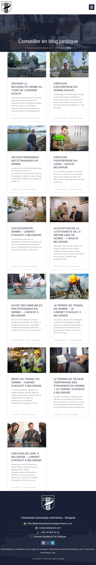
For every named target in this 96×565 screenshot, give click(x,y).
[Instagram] (48, 543)
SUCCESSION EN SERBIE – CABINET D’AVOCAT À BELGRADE (26, 231)
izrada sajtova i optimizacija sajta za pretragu (48, 559)
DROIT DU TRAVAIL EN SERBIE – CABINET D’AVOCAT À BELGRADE (26, 382)
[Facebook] (43, 543)
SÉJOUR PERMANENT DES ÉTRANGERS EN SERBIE (25, 160)
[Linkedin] (53, 543)
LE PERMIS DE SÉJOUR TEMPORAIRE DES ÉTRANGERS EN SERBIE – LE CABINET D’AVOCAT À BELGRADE (69, 386)
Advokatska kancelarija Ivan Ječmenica (44, 48)
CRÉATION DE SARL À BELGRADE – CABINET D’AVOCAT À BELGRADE (26, 457)
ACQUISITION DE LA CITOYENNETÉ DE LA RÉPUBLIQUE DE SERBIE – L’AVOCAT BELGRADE (67, 235)
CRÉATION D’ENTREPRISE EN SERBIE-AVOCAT (65, 87)
